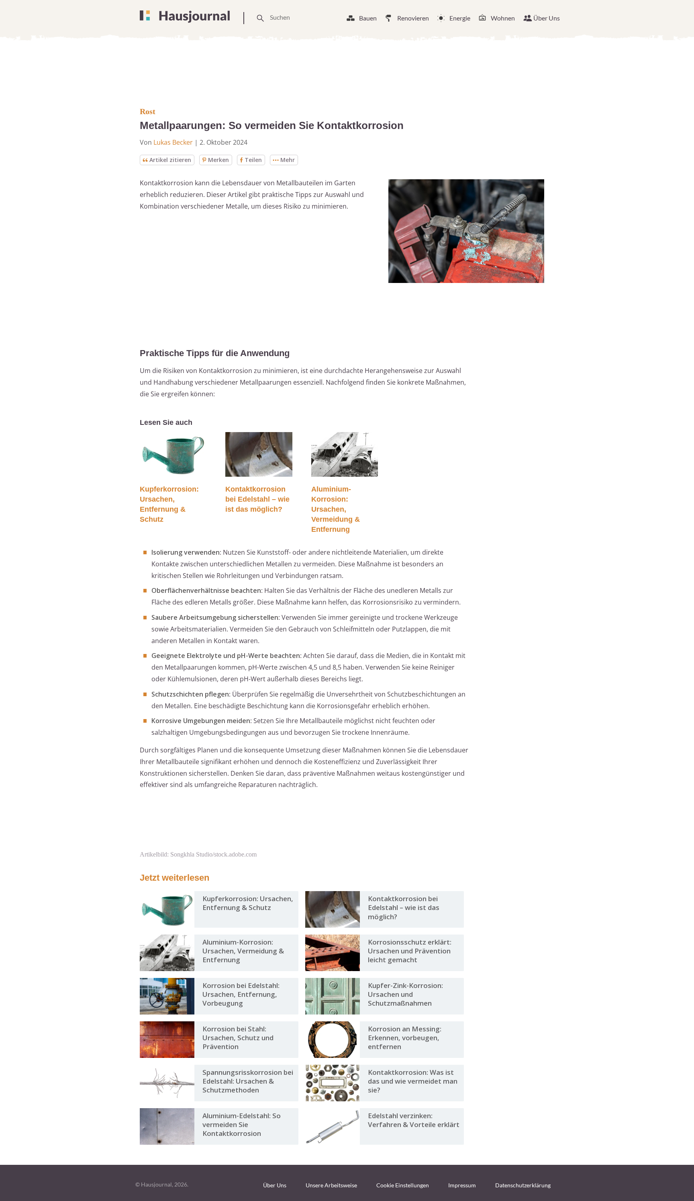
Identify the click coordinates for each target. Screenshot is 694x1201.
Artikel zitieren (170, 160)
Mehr (287, 160)
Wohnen (503, 18)
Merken (218, 160)
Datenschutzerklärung (523, 1185)
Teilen (253, 160)
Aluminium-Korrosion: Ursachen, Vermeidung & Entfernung (335, 509)
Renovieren (413, 18)
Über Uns (546, 18)
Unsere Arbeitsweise (331, 1185)
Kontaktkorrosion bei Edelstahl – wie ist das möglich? (257, 499)
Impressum (462, 1185)
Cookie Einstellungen (402, 1185)
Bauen (368, 18)
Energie (459, 18)
